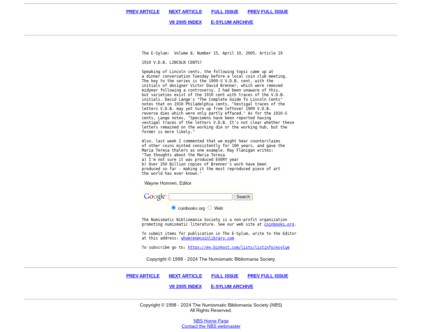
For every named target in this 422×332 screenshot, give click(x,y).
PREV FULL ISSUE (268, 11)
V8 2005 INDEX (185, 22)
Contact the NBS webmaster (211, 326)
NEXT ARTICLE (185, 11)
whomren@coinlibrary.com (207, 238)
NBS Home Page (211, 320)
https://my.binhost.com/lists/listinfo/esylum (238, 247)
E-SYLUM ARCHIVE (232, 22)
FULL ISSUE (224, 11)
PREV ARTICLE (143, 11)
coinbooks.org (279, 224)
